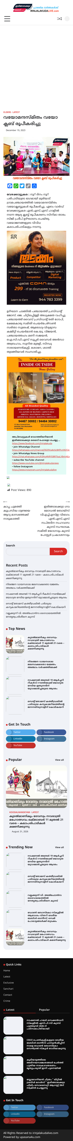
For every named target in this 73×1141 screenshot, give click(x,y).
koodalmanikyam (19, 812)
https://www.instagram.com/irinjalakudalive (34, 470)
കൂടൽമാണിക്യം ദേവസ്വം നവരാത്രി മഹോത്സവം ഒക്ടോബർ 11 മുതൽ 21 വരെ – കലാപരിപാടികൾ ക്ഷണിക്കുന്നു (35, 575)
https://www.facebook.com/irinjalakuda (32, 443)
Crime (6, 1001)
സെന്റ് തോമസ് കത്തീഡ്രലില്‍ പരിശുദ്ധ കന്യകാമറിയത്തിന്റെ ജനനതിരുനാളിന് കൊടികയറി (46, 704)
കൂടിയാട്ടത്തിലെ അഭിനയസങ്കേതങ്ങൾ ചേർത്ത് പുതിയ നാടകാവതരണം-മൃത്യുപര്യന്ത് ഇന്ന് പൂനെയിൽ (45, 1064)
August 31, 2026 (20, 831)
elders (7, 112)
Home (6, 970)
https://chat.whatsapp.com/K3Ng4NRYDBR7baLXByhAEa (41, 456)
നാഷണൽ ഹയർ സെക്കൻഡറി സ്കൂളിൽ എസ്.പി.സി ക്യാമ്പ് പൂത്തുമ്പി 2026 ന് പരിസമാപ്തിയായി (45, 1024)
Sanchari (8, 989)
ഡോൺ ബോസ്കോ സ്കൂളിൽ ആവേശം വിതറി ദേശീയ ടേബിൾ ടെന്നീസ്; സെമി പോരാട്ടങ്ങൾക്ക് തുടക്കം (45, 898)
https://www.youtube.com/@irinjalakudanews (35, 463)
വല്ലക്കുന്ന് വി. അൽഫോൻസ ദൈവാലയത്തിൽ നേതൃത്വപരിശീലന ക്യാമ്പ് (45, 880)
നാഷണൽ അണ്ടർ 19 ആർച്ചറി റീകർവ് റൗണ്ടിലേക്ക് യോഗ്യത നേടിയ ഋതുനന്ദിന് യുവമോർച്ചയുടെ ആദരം (46, 684)
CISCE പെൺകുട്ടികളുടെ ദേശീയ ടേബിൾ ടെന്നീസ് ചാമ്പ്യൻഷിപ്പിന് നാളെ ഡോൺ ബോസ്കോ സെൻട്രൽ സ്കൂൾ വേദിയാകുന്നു (46, 1044)
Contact (7, 995)
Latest (16, 112)
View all (60, 760)
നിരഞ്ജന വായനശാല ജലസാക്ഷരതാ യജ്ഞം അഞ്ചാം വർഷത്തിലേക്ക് (42, 664)
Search (10, 545)
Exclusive (8, 982)
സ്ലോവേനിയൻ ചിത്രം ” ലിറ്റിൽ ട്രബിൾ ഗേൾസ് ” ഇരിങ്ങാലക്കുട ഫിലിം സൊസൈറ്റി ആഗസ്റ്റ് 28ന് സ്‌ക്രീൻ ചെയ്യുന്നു (46, 1084)
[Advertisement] (36, 63)
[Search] (67, 18)
